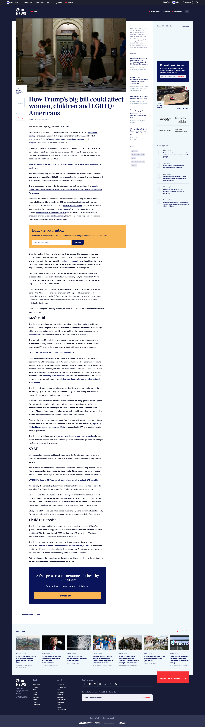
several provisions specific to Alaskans (47, 216)
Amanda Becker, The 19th (19, 92)
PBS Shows (28, 2)
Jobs (59, 705)
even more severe (62, 209)
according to (34, 334)
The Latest (20, 632)
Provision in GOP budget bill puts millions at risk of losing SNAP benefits (63, 480)
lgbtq (133, 158)
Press (59, 690)
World (43, 653)
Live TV (18, 2)
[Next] (187, 631)
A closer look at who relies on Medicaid (51, 352)
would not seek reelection (72, 261)
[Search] (196, 2)
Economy (18, 653)
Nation (69, 653)
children (134, 151)
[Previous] (182, 631)
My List (49, 2)
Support (60, 697)
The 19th (65, 126)
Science (35, 700)
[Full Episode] (173, 95)
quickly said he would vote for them (51, 212)
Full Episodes (155, 12)
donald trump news (138, 155)
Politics (31, 120)
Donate (70, 2)
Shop (60, 2)
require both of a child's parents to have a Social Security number (62, 545)
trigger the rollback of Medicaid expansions (76, 436)
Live (187, 11)
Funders (60, 695)
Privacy (59, 707)
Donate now (65, 595)
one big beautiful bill (138, 162)
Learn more (185, 26)
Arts (34, 690)
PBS (10, 2)
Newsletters (178, 12)
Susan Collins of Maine (72, 205)
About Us (60, 685)
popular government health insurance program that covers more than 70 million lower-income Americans (65, 189)
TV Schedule (61, 687)
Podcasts (166, 12)
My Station (39, 2)
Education (36, 705)
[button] (171, 2)
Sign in (188, 2)
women (134, 165)
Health (35, 702)
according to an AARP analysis (56, 375)
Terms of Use (61, 709)
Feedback (60, 692)
